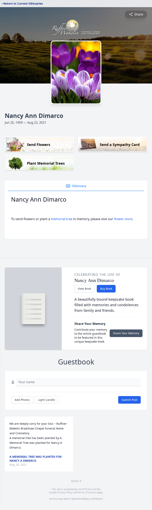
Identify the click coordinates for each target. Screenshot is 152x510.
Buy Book (106, 288)
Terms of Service (87, 492)
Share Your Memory (126, 333)
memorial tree (61, 219)
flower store (123, 219)
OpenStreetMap (80, 498)
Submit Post (129, 400)
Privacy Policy (64, 492)
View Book (84, 288)
